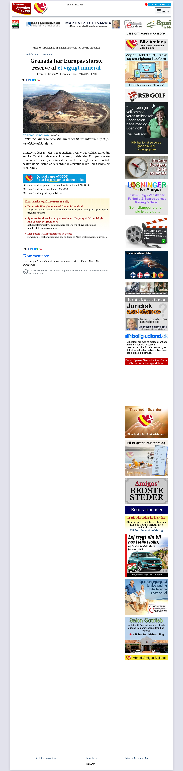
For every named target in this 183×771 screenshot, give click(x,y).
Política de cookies (46, 758)
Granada (47, 54)
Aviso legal (91, 758)
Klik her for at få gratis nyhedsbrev (42, 193)
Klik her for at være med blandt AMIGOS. (45, 189)
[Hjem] (21, 8)
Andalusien (32, 54)
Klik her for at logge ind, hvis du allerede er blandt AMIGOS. (56, 185)
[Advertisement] (66, 38)
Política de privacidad (137, 758)
